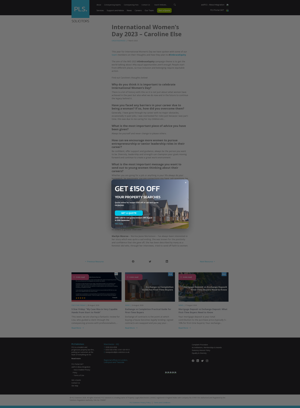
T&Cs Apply (119, 224)
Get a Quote (129, 213)
